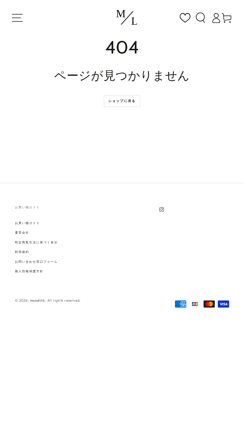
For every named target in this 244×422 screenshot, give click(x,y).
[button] (200, 17)
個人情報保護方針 (29, 271)
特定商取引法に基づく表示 (36, 242)
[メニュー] (19, 17)
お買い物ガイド (27, 223)
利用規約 (22, 252)
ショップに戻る (122, 101)
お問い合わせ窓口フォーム (36, 262)
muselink (37, 300)
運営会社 (22, 232)
